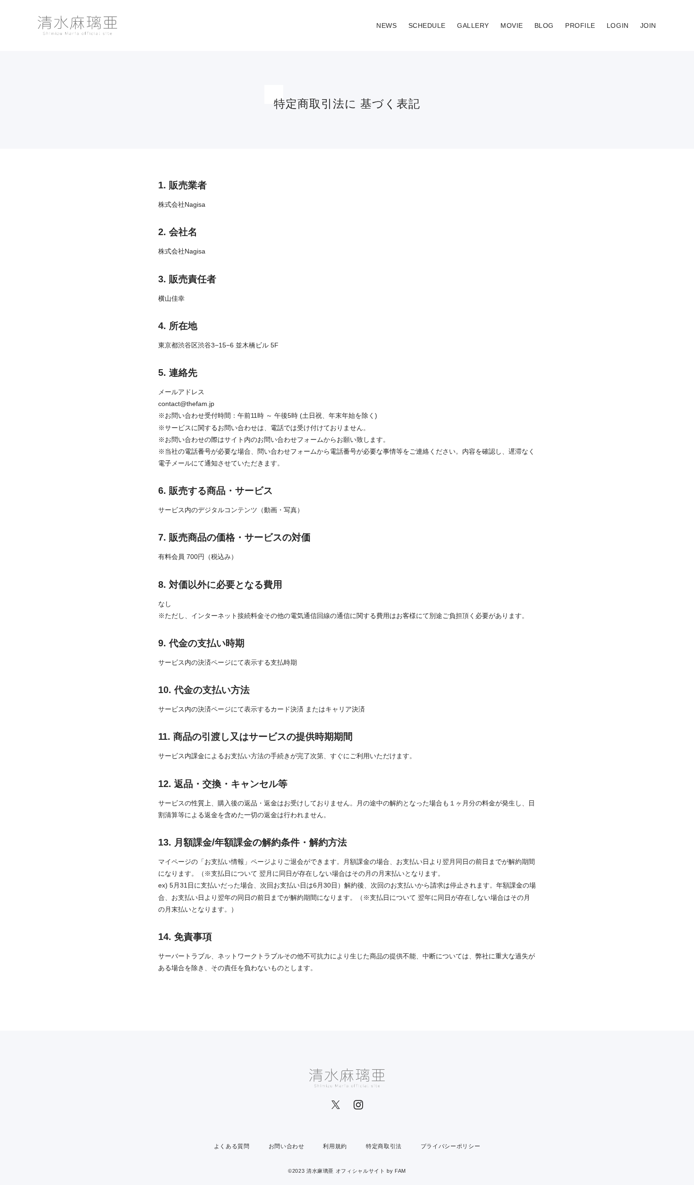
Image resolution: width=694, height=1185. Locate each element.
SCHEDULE (427, 25)
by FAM (396, 1171)
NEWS (386, 25)
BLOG (544, 25)
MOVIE (511, 25)
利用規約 (335, 1146)
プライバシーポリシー (450, 1146)
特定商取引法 (384, 1146)
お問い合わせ (287, 1146)
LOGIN (618, 25)
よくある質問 (232, 1146)
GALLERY (473, 25)
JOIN (648, 25)
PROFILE (580, 25)
